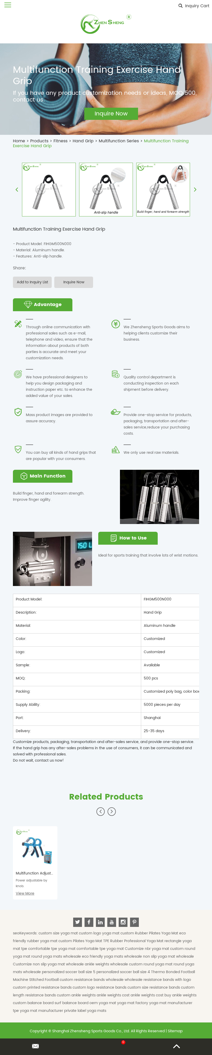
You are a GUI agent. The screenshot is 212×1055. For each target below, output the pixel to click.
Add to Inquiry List (32, 282)
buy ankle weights (180, 995)
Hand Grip (83, 141)
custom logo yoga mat (99, 933)
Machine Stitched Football (36, 980)
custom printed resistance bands (43, 987)
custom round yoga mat (151, 964)
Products (39, 141)
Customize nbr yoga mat (147, 949)
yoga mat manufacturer (170, 1003)
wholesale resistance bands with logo (158, 980)
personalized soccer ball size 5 (69, 972)
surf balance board (72, 1003)
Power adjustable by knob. (31, 883)
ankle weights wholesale (107, 964)
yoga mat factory (133, 1003)
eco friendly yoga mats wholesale (112, 956)
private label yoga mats (85, 1011)
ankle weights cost (114, 995)
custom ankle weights (77, 995)
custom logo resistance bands (100, 987)
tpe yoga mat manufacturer (38, 1011)
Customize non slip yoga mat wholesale (49, 964)
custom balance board (34, 1003)
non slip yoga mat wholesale (168, 956)
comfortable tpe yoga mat (52, 949)
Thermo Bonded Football (173, 972)
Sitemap (175, 1031)
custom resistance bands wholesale (92, 980)
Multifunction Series (119, 141)
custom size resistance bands (154, 987)
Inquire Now (73, 282)
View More (25, 893)
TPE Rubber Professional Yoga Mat (133, 941)
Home (19, 141)
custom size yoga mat (59, 933)
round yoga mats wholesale (56, 956)
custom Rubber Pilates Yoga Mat (149, 933)
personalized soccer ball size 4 (123, 972)
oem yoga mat (103, 1003)
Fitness (60, 141)
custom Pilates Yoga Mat (80, 941)
